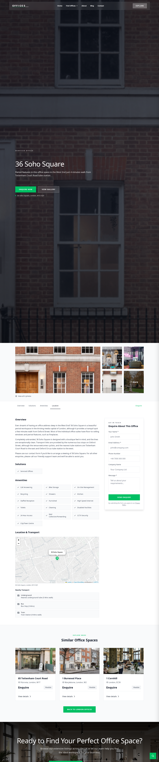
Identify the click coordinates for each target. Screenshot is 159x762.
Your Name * (113, 432)
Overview (20, 406)
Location (55, 406)
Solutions (32, 406)
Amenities (44, 406)
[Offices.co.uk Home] (20, 5)
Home (59, 6)
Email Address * (114, 443)
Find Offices (71, 6)
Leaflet (69, 582)
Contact (101, 6)
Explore (140, 6)
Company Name (114, 464)
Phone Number (114, 453)
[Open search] (153, 756)
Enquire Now (25, 189)
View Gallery (48, 189)
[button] (57, 558)
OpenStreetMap (79, 582)
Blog (92, 6)
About (84, 6)
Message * (112, 475)
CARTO (95, 582)
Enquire (139, 406)
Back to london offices (79, 709)
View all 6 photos (24, 396)
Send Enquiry (124, 497)
